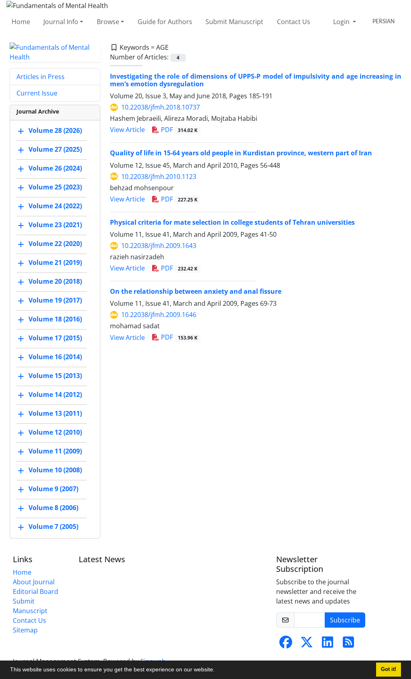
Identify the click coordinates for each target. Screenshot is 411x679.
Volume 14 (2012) (55, 394)
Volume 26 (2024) (55, 168)
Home (21, 21)
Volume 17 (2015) (55, 337)
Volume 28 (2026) (55, 130)
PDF (178, 129)
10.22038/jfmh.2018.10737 (160, 107)
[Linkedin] (327, 644)
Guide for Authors (165, 21)
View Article (127, 129)
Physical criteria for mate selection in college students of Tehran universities (232, 222)
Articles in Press (40, 76)
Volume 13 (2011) (55, 413)
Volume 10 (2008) (55, 470)
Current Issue (36, 93)
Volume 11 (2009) (55, 451)
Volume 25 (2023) (55, 187)
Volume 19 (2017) (55, 300)
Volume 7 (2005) (53, 526)
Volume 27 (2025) (55, 149)
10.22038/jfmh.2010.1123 (158, 176)
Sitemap (25, 630)
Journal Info (60, 21)
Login (342, 21)
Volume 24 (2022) (55, 205)
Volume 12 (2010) (55, 432)
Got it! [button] (388, 669)
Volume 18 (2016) (55, 319)
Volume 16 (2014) (55, 356)
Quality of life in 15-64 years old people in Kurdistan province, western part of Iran (241, 152)
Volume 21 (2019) (55, 262)
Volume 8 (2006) (53, 507)
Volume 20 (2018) (55, 281)
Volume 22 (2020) (55, 243)
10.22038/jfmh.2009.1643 (158, 245)
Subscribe (345, 620)
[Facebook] (285, 644)
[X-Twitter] (306, 644)
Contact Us (293, 21)
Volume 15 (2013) (55, 375)
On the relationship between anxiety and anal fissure (195, 291)
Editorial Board (35, 591)
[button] (217, 670)
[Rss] (348, 644)
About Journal (34, 581)
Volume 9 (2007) (53, 488)
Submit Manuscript (234, 21)
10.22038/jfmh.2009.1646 (158, 314)
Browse (108, 21)
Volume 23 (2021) (55, 224)
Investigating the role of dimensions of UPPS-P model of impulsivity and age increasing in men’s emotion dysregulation (255, 80)
